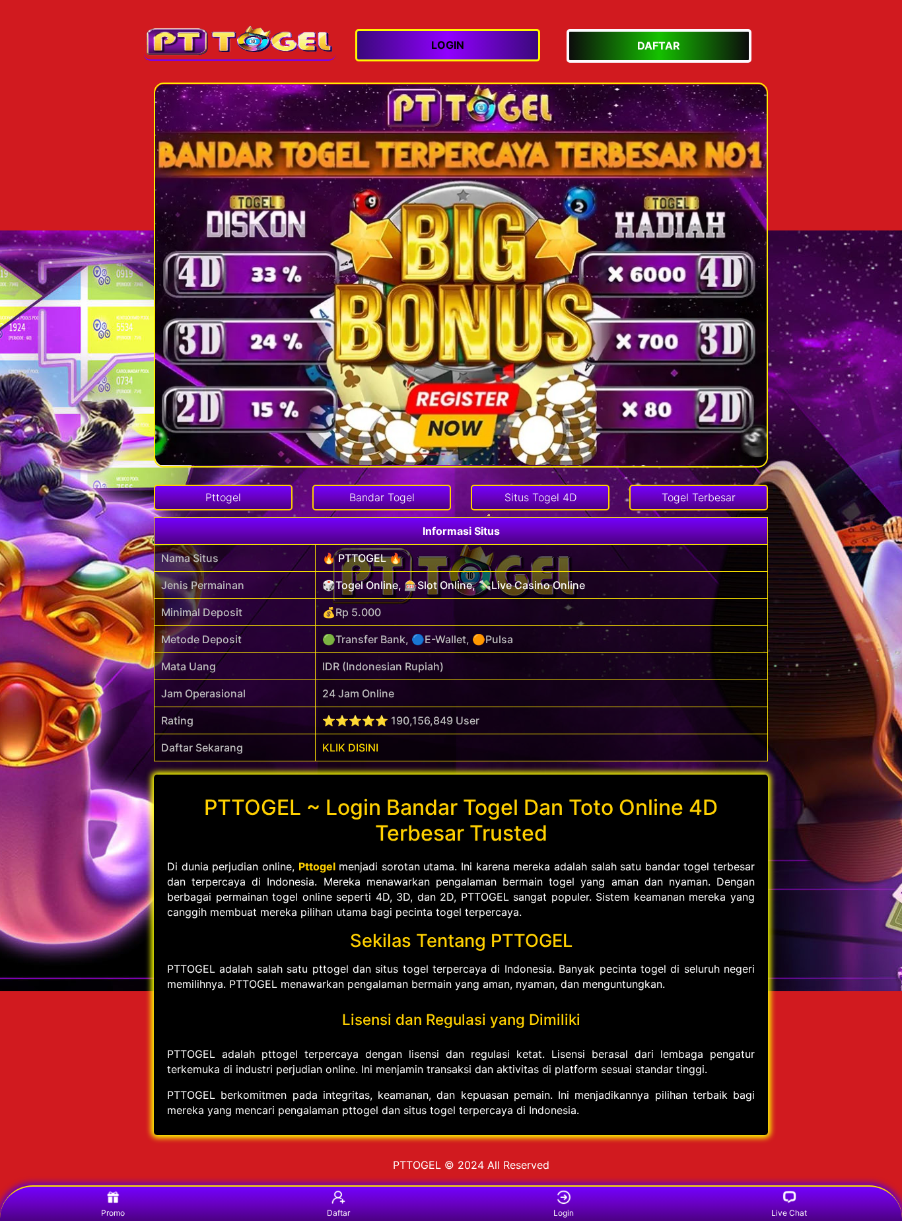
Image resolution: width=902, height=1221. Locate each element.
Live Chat (789, 1213)
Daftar (338, 1213)
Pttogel (316, 866)
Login (563, 1213)
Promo (113, 1213)
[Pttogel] (239, 40)
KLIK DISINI (350, 747)
